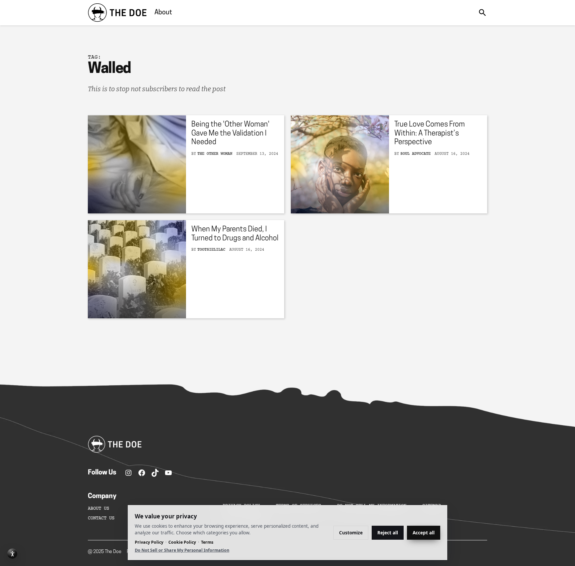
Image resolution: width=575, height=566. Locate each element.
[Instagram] (128, 473)
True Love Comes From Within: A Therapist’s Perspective (429, 133)
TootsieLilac (211, 250)
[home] (117, 12)
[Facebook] (142, 473)
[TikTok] (155, 473)
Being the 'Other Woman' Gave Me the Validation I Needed (230, 133)
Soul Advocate (415, 154)
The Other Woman (214, 154)
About (163, 12)
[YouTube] (168, 473)
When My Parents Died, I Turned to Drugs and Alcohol (235, 234)
